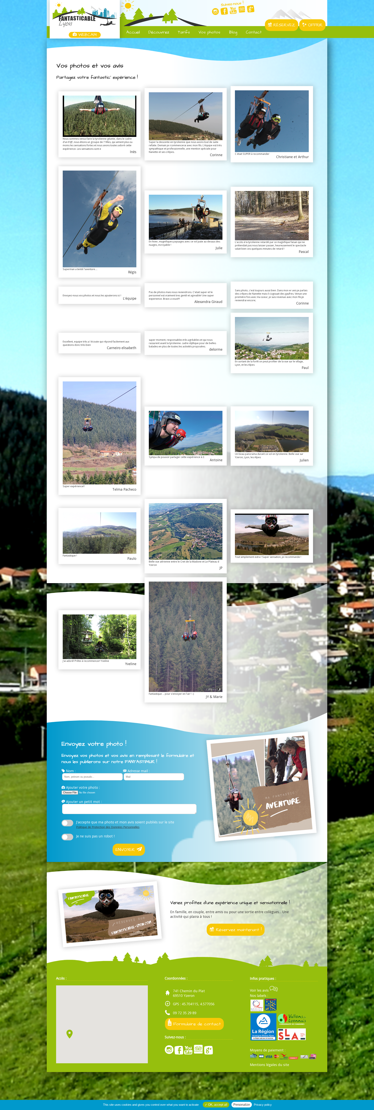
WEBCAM (87, 35)
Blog (232, 32)
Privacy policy (263, 1104)
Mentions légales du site (269, 1064)
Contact (253, 32)
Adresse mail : (138, 770)
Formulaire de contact (196, 1024)
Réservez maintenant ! (238, 930)
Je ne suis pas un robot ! (95, 836)
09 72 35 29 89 (184, 1013)
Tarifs (183, 32)
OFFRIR (315, 25)
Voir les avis (260, 990)
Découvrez (158, 32)
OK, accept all (217, 1104)
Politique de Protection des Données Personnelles (107, 827)
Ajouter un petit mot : (83, 801)
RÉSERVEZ (283, 25)
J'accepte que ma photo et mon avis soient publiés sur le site (125, 824)
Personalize (241, 1104)
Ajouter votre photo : (82, 787)
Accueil (132, 32)
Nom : (70, 770)
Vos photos (208, 32)
